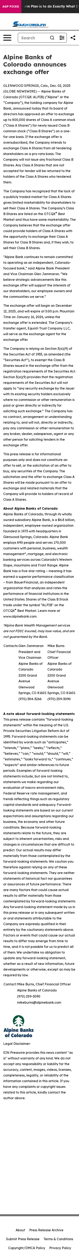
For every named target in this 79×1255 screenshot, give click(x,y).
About (20, 1230)
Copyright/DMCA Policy (26, 1248)
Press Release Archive (46, 1230)
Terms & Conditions (58, 1239)
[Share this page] (73, 38)
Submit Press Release (23, 1239)
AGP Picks (10, 6)
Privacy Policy (60, 1248)
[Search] (52, 37)
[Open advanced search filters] (62, 37)
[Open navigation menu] (7, 38)
